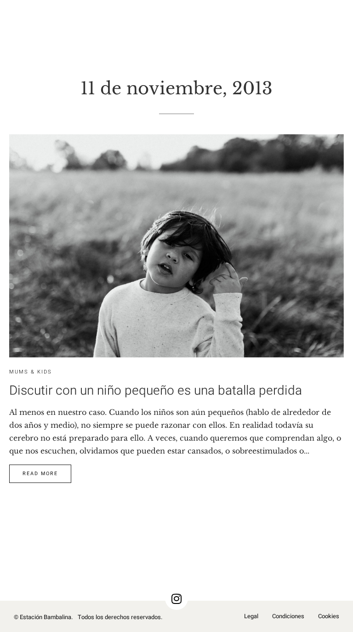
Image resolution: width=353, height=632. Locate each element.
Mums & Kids (30, 372)
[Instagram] (176, 598)
